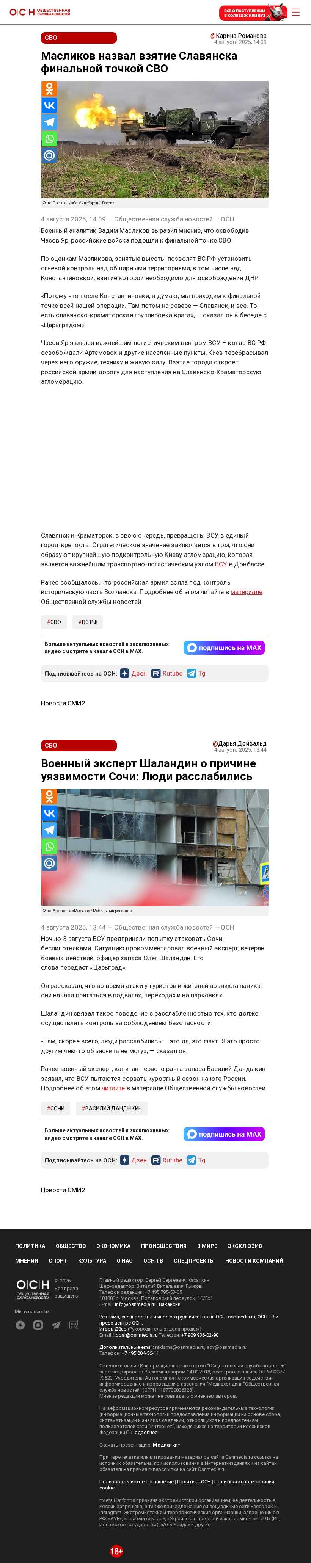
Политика (30, 1110)
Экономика (113, 1110)
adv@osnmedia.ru (227, 1212)
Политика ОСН (194, 1346)
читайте (113, 952)
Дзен (139, 538)
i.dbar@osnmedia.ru (135, 1199)
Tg (202, 538)
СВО (55, 486)
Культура (92, 1125)
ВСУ (221, 429)
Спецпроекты (194, 1125)
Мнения (26, 1125)
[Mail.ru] (49, 155)
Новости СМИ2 (63, 568)
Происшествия (164, 1110)
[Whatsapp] (49, 138)
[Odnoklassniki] (49, 88)
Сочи (57, 973)
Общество (71, 1110)
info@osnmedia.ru (135, 1169)
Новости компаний (254, 1125)
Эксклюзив (245, 1110)
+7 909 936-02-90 (199, 1199)
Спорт (58, 1125)
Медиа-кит (166, 1309)
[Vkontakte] (49, 105)
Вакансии (170, 1169)
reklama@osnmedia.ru (179, 1212)
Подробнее (144, 1297)
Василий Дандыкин (113, 973)
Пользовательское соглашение (136, 1346)
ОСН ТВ (153, 1125)
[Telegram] (49, 122)
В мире (207, 1110)
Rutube (172, 538)
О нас (125, 1125)
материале (246, 456)
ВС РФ (89, 486)
